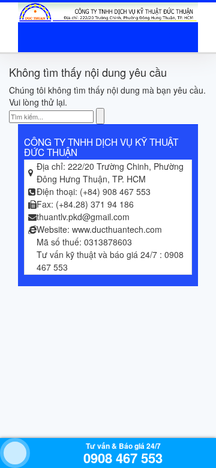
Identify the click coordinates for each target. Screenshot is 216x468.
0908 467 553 (123, 457)
